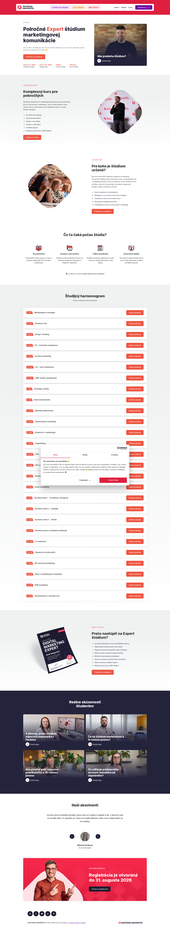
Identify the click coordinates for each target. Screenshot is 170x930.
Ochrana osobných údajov (77, 923)
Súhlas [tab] (55, 455)
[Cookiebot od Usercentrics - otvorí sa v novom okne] (118, 448)
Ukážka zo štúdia (32, 137)
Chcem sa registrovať (100, 889)
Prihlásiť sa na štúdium (34, 57)
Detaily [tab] (85, 455)
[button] (120, 45)
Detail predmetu (135, 313)
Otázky (123, 7)
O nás (130, 7)
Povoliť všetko (113, 480)
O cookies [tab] (114, 455)
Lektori (116, 7)
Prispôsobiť (83, 480)
